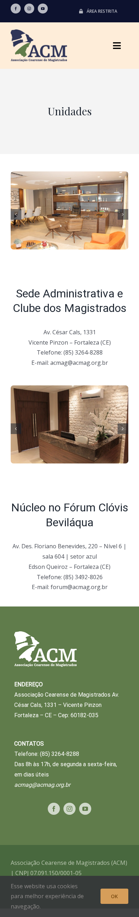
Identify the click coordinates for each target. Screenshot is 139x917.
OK (114, 896)
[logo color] (39, 32)
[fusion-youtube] (43, 8)
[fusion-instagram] (29, 8)
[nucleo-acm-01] (69, 427)
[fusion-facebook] (16, 8)
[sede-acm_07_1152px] (69, 213)
